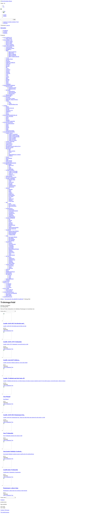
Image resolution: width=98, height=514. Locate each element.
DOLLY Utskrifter (10, 44)
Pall (9, 219)
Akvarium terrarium (10, 123)
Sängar (10, 257)
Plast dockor (8, 148)
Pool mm (10, 183)
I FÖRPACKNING (10, 170)
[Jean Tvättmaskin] (7, 430)
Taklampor (11, 214)
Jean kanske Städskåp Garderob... (12, 451)
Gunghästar (11, 245)
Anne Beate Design (10, 48)
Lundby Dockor (9, 133)
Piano (10, 277)
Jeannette (8, 72)
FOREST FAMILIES (10, 62)
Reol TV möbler (12, 204)
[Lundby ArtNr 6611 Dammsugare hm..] (7, 412)
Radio (10, 203)
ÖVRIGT (11, 155)
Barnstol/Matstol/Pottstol (14, 249)
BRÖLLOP (11, 165)
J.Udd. (7, 68)
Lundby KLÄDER (13, 140)
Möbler (7, 106)
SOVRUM (8, 256)
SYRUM (8, 269)
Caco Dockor (9, 142)
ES (9, 153)
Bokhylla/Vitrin (12, 225)
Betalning (5, 33)
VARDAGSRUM (10, 264)
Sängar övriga (11, 252)
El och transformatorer (13, 210)
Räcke (7, 118)
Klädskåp (11, 261)
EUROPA (8, 61)
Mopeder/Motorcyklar (13, 104)
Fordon (7, 100)
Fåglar (7, 124)
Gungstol (10, 222)
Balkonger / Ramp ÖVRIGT (12, 99)
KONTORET (9, 272)
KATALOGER (9, 86)
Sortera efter (3, 311)
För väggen (11, 196)
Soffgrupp (11, 268)
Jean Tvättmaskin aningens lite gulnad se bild (12, 435)
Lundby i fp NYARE (13, 171)
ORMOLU (8, 111)
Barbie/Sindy (8, 294)
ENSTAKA (11, 265)
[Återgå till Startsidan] (2, 299)
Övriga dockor (9, 161)
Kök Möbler (11, 238)
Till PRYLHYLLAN (7, 296)
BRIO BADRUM (12, 51)
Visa (12, 330)
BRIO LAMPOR (12, 54)
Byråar (10, 226)
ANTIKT (5, 105)
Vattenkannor (11, 186)
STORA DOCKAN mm (8, 292)
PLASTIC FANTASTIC (11, 177)
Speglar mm (11, 198)
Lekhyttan (8, 73)
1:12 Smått (8, 286)
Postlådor (10, 184)
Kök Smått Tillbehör (13, 237)
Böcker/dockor (12, 91)
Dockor (7, 114)
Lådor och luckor (9, 116)
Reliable (7, 79)
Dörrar (7, 117)
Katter (7, 129)
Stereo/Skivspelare (12, 206)
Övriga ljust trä (9, 290)
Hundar (7, 127)
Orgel (10, 276)
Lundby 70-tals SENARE (14, 136)
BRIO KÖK (11, 53)
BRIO (7, 50)
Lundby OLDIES (12, 137)
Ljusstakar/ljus (12, 213)
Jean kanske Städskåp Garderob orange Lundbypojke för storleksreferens (18, 454)
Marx (7, 78)
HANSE (8, 65)
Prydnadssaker (12, 195)
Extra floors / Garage (10, 98)
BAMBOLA (8, 49)
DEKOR (8, 188)
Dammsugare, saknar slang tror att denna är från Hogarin (15, 490)
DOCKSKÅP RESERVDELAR (10, 115)
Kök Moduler (11, 240)
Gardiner (10, 192)
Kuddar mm (11, 194)
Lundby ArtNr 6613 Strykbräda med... (14, 323)
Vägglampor (11, 215)
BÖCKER (8, 90)
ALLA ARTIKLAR (7, 37)
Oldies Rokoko (9, 176)
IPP (6, 67)
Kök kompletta (12, 239)
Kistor (10, 221)
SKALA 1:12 (6, 282)
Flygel (10, 275)
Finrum (10, 266)
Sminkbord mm (12, 259)
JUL (9, 166)
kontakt (4, 14)
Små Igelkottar (9, 158)
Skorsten (8, 119)
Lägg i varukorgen (7, 330)
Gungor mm (11, 182)
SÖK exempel (9, 38)
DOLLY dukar (9, 43)
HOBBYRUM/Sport (10, 271)
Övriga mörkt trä (9, 289)
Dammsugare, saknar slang (10, 488)
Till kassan (7, 510)
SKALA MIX (6, 288)
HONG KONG (12, 151)
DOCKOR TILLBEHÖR (11, 293)
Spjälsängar (11, 251)
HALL (7, 270)
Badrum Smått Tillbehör (14, 231)
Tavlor (10, 197)
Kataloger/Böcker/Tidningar (9, 85)
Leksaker (10, 243)
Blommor (11, 189)
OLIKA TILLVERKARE (8, 45)
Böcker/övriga (12, 93)
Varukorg (11, 21)
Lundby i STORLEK (13, 134)
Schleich (7, 71)
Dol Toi (7, 60)
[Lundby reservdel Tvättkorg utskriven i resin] (7, 357)
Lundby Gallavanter (10, 141)
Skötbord (10, 250)
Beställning (5, 30)
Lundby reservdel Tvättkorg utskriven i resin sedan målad (15, 362)
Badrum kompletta (12, 232)
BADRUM (8, 229)
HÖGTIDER (8, 164)
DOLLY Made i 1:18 (7, 39)
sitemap (4, 16)
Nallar (7, 159)
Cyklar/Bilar (11, 246)
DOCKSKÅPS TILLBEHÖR (9, 163)
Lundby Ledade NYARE (14, 135)
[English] (4, 11)
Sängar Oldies (11, 263)
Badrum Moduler (12, 233)
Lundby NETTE (12, 139)
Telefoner (11, 200)
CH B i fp (11, 173)
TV (9, 207)
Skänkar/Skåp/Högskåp (13, 227)
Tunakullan (8, 84)
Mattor (10, 191)
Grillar (10, 180)
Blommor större (12, 179)
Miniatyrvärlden (9, 94)
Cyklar (10, 103)
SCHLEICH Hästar (10, 130)
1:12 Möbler (8, 284)
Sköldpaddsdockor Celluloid (15, 154)
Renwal (7, 80)
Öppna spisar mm (12, 228)
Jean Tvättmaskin (8, 433)
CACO (7, 57)
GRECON (8, 63)
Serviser (7, 109)
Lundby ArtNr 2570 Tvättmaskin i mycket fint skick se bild (15, 344)
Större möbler (9, 295)
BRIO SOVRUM (12, 55)
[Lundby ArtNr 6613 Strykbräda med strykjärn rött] (7, 320)
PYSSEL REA (6, 281)
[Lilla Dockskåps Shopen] (6, 1)
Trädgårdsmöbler (12, 185)
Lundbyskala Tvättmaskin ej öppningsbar (12, 472)
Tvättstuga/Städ (12, 234)
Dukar (10, 190)
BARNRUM (8, 241)
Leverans (5, 31)
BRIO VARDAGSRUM (14, 56)
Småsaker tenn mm (10, 108)
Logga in (8, 25)
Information (3, 27)
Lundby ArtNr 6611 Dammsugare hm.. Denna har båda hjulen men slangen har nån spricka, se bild (24, 417)
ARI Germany (9, 145)
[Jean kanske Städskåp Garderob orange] (7, 448)
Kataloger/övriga (12, 88)
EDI (9, 149)
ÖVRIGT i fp (11, 174)
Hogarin (7, 66)
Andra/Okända (9, 47)
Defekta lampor (12, 216)
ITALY (10, 152)
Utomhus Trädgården (10, 178)
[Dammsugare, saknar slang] (7, 485)
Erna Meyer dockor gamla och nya (13, 146)
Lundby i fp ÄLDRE (13, 172)
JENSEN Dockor (9, 147)
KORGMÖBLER (10, 278)
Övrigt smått (11, 201)
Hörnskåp (11, 223)
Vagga (10, 253)
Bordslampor (11, 209)
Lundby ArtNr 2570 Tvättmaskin (12, 341)
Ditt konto (5, 23)
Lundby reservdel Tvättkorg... (11, 360)
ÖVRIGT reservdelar (10, 121)
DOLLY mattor (9, 42)
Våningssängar (12, 255)
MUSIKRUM (9, 274)
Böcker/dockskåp (12, 92)
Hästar (7, 125)
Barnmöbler (11, 247)
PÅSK (10, 167)
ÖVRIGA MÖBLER (10, 217)
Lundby (7, 76)
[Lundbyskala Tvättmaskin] (7, 467)
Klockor (10, 220)
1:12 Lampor (8, 287)
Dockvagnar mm (12, 244)
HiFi (7, 202)
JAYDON (8, 69)
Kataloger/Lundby (12, 87)
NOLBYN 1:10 (9, 110)
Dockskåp (8, 97)
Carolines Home (9, 59)
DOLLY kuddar (9, 41)
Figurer (7, 157)
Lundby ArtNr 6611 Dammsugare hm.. (14, 415)
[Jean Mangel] (7, 394)
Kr (3, 6)
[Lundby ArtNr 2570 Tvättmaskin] (7, 339)
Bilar (10, 102)
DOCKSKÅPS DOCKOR (9, 131)
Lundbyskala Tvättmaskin (10, 469)
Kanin (7, 128)
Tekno (7, 81)
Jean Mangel (6, 396)
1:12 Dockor (8, 283)
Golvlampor (11, 212)
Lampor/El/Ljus (9, 208)
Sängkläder (11, 262)
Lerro (7, 74)
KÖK (7, 235)
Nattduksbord (11, 258)
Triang (7, 82)
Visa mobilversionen (5, 512)
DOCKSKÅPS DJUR (8, 122)
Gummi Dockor (9, 143)
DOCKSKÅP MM (7, 96)
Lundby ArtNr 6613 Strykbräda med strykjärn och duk (14, 326)
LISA (7, 75)
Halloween (11, 168)
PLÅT (7, 112)
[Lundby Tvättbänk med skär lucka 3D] (7, 375)
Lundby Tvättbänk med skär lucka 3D (14, 378)
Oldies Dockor (9, 160)
